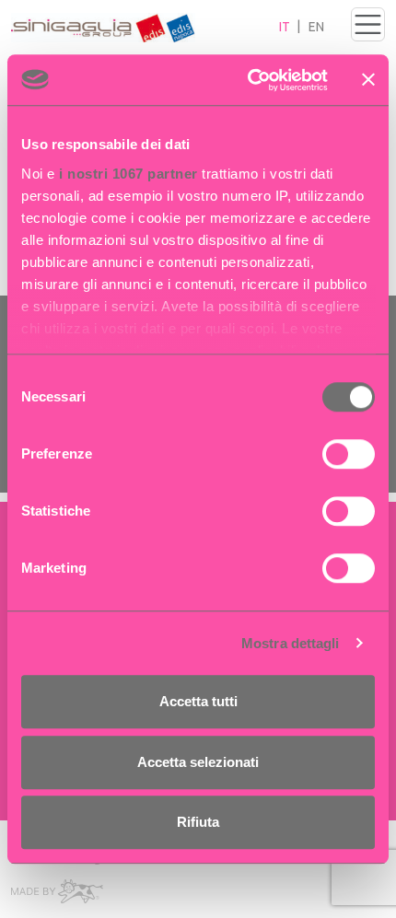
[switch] (348, 454)
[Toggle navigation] (368, 24)
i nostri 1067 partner (128, 173)
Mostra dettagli (290, 643)
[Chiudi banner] (368, 80)
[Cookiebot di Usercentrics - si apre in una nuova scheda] (249, 80)
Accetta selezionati (198, 762)
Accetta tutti (198, 701)
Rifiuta (198, 822)
